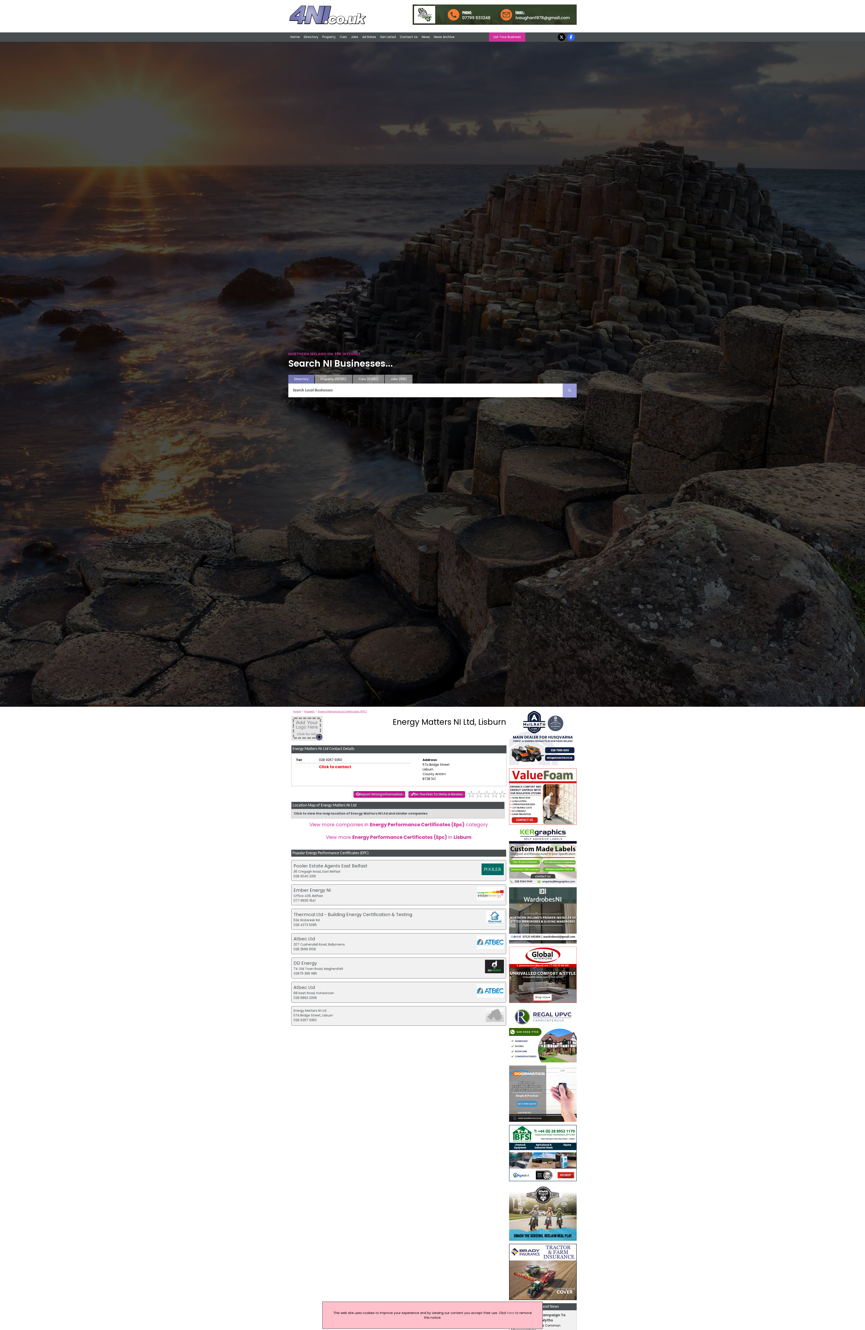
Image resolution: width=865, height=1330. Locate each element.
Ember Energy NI (312, 890)
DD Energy (305, 963)
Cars (343, 37)
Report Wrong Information (381, 794)
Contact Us (409, 37)
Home (295, 37)
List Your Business (507, 37)
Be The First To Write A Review (438, 794)
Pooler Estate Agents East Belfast (330, 866)
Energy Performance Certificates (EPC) (342, 711)
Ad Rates (369, 37)
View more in (398, 837)
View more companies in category (399, 824)
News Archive (444, 37)
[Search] (570, 390)
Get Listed (388, 37)
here (510, 1313)
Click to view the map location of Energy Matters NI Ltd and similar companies (361, 813)
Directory (311, 37)
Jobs (354, 37)
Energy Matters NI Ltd (310, 1010)
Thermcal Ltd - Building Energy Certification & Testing (353, 914)
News (426, 37)
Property (329, 37)
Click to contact (335, 767)
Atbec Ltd (304, 939)
